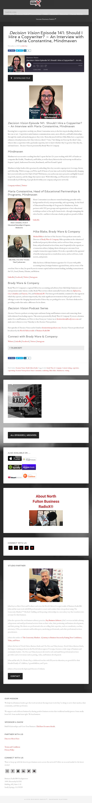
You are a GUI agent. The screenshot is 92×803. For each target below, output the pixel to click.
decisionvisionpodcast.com (51, 327)
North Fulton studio (27, 330)
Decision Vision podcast (23, 370)
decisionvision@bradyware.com (67, 319)
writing (67, 370)
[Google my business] (18, 771)
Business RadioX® (43, 330)
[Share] (25, 50)
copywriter (75, 368)
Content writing (67, 368)
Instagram (33, 277)
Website (10, 341)
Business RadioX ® (46, 3)
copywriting (11, 370)
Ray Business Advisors (53, 620)
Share (46, 70)
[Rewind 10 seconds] (37, 66)
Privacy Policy (9, 750)
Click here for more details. (45, 726)
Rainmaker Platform (58, 799)
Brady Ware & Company (50, 239)
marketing (45, 370)
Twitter (24, 185)
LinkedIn (36, 220)
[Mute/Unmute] (34, 66)
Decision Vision (20, 368)
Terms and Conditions (12, 747)
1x (42, 66)
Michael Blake (38, 236)
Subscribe (37, 70)
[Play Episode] (28, 65)
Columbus (15, 293)
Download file (22, 78)
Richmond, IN (39, 293)
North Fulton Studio (32, 368)
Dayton (24, 293)
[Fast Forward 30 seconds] (46, 66)
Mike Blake (52, 370)
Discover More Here (12, 738)
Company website (14, 185)
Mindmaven (60, 370)
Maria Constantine (36, 370)
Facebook (18, 277)
